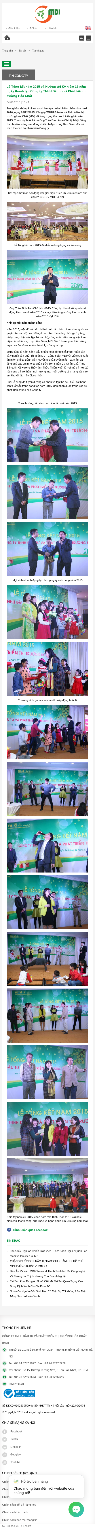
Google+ (15, 1454)
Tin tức (22, 50)
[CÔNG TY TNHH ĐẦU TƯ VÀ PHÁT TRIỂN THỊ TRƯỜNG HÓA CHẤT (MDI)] (47, 22)
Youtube (15, 1462)
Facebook (16, 1431)
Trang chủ (19, 40)
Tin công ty (38, 50)
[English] (88, 29)
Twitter (14, 1439)
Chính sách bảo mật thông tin (19, 1520)
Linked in (15, 1446)
